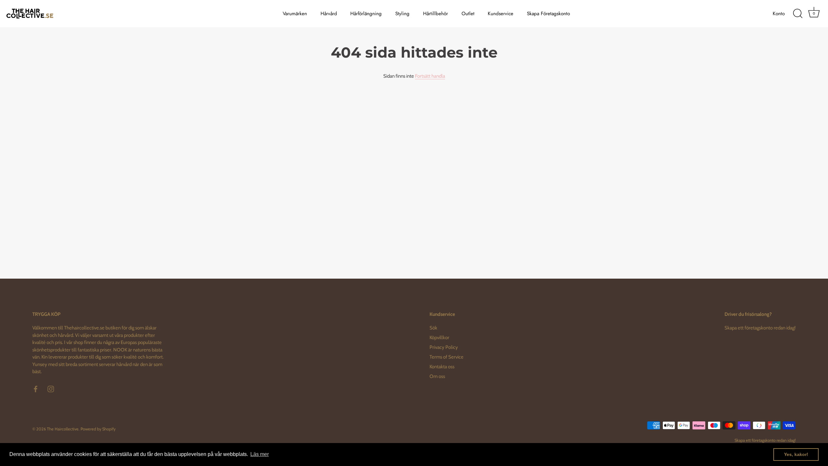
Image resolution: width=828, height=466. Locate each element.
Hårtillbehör (435, 13)
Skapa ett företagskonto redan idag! (760, 328)
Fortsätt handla (430, 76)
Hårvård (329, 13)
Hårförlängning (366, 13)
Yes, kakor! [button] (796, 454)
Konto (779, 13)
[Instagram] (51, 389)
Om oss (437, 376)
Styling (402, 13)
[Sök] (797, 13)
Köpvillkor (439, 337)
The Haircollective (63, 429)
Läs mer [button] (259, 454)
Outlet (468, 13)
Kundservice (500, 13)
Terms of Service (446, 357)
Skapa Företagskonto (548, 13)
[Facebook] (35, 389)
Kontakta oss (442, 367)
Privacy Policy (444, 347)
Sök (433, 328)
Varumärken (295, 13)
